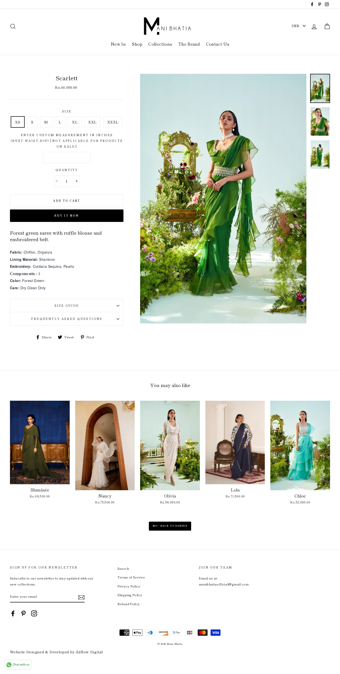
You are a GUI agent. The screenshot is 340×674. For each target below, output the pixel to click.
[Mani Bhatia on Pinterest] (23, 613)
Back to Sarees (173, 525)
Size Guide (67, 305)
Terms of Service (131, 577)
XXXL (113, 121)
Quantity (67, 170)
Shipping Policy (129, 594)
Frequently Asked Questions (66, 318)
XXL (92, 121)
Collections (160, 44)
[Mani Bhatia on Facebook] (13, 613)
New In (118, 44)
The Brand (189, 44)
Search (123, 568)
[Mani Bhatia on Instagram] (34, 613)
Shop (137, 44)
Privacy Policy (128, 586)
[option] (223, 198)
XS (17, 121)
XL (75, 121)
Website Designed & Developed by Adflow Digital (56, 651)
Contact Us (217, 44)
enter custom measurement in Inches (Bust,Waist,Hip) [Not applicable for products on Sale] (67, 140)
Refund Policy (128, 603)
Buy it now (66, 215)
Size (67, 111)
